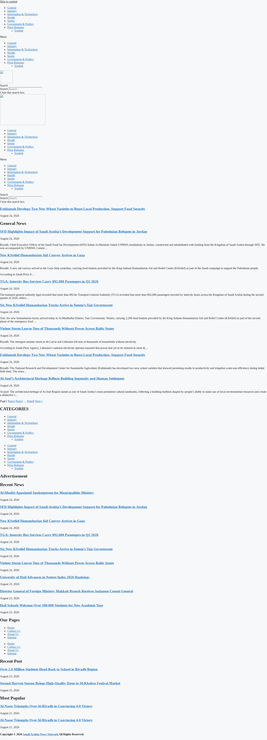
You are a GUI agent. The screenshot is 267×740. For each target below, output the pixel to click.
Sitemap (12, 637)
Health (11, 17)
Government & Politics (20, 24)
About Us (13, 634)
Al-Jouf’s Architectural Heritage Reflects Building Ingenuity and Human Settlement (62, 378)
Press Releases (15, 27)
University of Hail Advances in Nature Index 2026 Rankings (44, 577)
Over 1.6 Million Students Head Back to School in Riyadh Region (49, 669)
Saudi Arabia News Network (41, 734)
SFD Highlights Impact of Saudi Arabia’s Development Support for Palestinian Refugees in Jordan (73, 231)
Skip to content (8, 1)
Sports (11, 20)
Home (10, 627)
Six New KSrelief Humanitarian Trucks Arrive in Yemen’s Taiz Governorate (56, 305)
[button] (133, 37)
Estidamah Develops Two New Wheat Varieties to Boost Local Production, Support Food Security (72, 209)
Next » (39, 401)
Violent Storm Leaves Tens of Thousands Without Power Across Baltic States (57, 328)
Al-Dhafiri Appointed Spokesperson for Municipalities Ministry (47, 493)
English (19, 30)
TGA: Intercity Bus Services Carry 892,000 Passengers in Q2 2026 (49, 281)
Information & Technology (22, 14)
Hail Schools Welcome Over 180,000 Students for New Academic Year (51, 605)
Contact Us (13, 630)
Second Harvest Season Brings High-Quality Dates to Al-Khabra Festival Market (60, 683)
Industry (12, 11)
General (11, 7)
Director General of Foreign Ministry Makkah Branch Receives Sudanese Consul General (66, 591)
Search (4, 88)
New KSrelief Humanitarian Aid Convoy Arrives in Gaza (42, 255)
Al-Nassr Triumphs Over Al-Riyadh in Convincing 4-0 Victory (46, 706)
